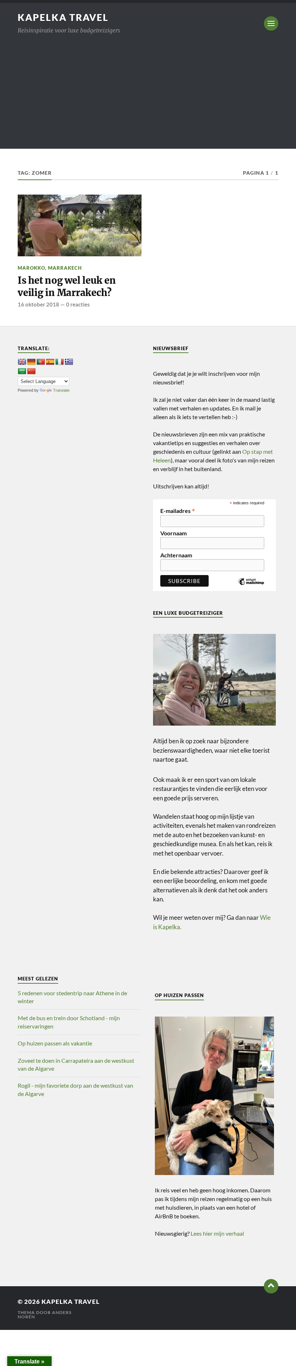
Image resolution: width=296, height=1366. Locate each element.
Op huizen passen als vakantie (55, 1043)
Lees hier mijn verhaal (217, 1233)
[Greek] (69, 362)
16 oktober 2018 (38, 304)
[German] (31, 362)
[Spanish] (50, 362)
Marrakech (65, 268)
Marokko (31, 268)
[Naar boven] (271, 1286)
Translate (61, 390)
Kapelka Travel (63, 17)
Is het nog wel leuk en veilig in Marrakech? (67, 287)
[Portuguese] (40, 362)
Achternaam (176, 555)
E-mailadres (177, 510)
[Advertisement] (148, 98)
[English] (22, 362)
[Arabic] (22, 371)
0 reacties (78, 304)
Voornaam (173, 533)
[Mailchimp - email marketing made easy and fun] (251, 587)
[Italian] (59, 362)
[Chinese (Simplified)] (31, 371)
